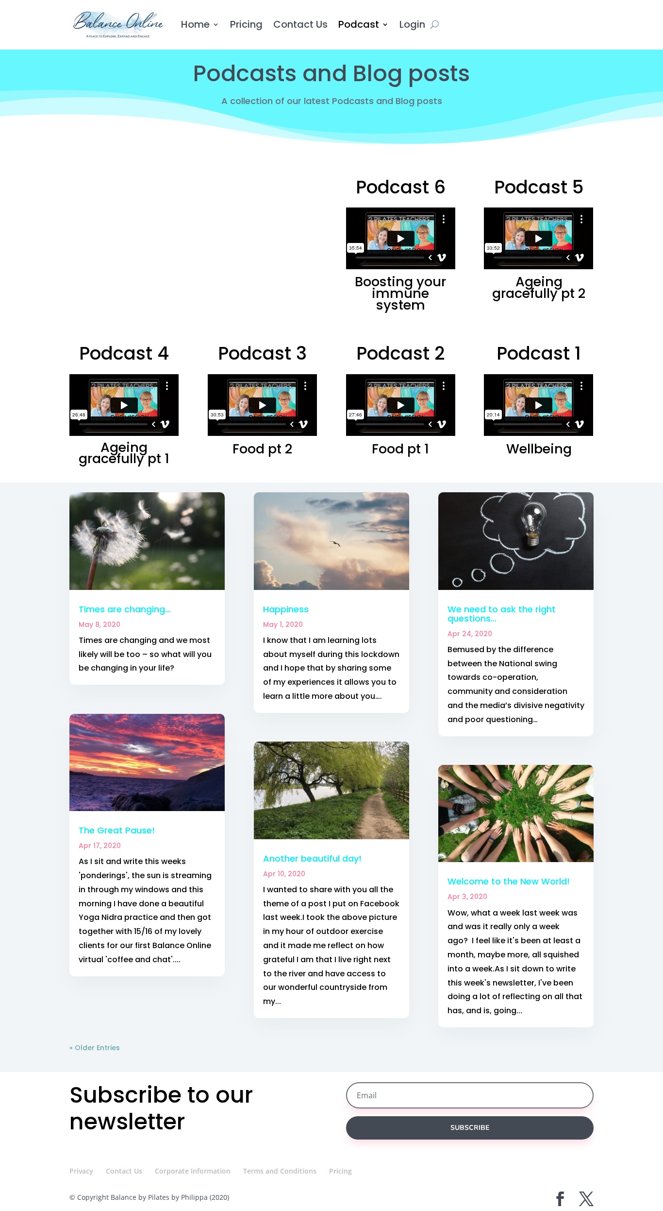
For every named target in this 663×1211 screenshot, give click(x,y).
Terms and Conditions (279, 1171)
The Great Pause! (117, 830)
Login (412, 24)
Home (195, 24)
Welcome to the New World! (509, 881)
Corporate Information (193, 1171)
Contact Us (300, 24)
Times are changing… (125, 609)
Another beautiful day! (312, 858)
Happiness (286, 609)
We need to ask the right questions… (502, 613)
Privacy (81, 1171)
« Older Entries (94, 1048)
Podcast (358, 24)
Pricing (246, 24)
